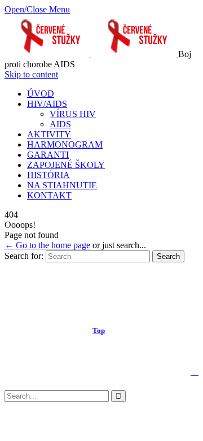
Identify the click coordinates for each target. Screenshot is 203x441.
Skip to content (31, 74)
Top (98, 330)
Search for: (24, 256)
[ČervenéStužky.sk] (91, 54)
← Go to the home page (47, 245)
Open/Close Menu (37, 9)
